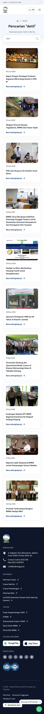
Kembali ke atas (14, 705)
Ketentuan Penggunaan (20, 695)
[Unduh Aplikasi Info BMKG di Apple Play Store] (32, 643)
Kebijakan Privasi (9, 699)
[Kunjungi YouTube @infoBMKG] (5, 657)
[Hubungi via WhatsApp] (39, 709)
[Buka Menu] (39, 9)
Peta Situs (6, 695)
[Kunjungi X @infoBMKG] (16, 657)
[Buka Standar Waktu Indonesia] (40, 2)
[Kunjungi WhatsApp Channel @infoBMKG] (32, 657)
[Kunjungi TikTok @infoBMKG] (26, 657)
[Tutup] (40, 702)
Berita (24, 21)
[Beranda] (5, 10)
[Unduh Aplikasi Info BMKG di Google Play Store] (12, 643)
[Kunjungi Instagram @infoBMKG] (21, 657)
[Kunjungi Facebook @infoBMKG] (10, 657)
